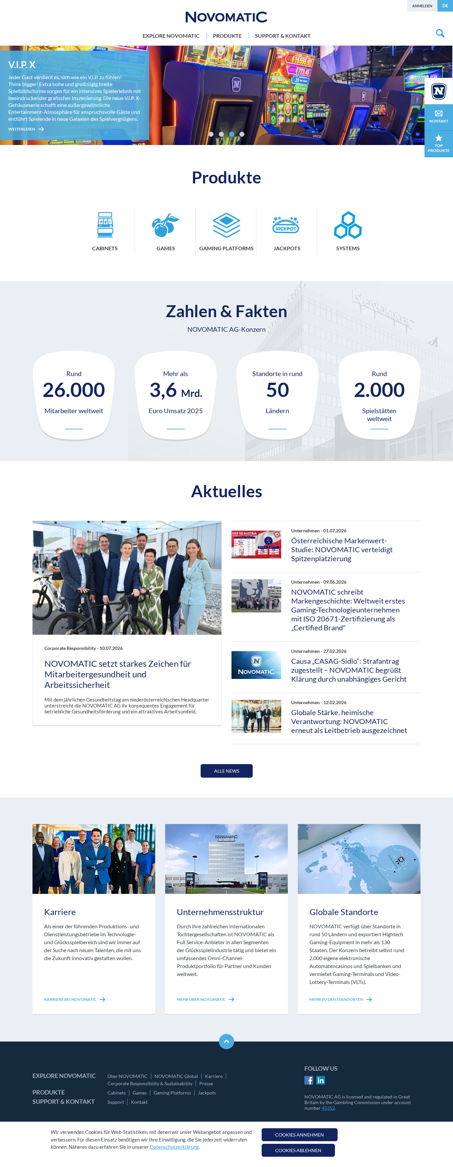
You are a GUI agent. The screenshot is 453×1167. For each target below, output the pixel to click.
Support (115, 1102)
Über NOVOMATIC (127, 1076)
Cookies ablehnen (298, 1150)
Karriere (214, 1076)
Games (140, 1092)
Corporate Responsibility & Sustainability (149, 1083)
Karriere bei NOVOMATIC (70, 999)
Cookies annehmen (299, 1135)
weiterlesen (22, 117)
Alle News (226, 771)
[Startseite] (226, 17)
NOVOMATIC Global (176, 1076)
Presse (206, 1083)
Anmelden (422, 6)
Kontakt (139, 1102)
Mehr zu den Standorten (336, 999)
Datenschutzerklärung (174, 1147)
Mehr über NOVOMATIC (201, 999)
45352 (328, 1108)
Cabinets (116, 1092)
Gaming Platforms (172, 1092)
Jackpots (207, 1092)
